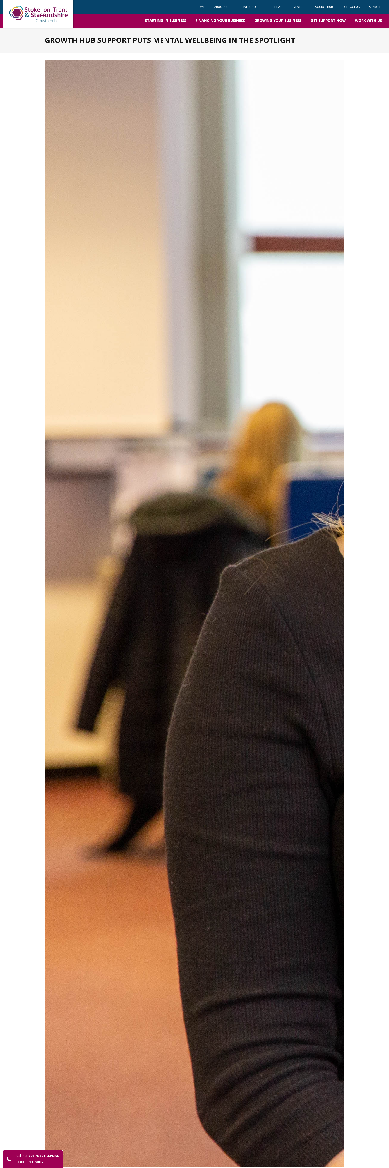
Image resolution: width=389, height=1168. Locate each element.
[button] (251, 7)
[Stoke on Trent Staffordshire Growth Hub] (38, 14)
